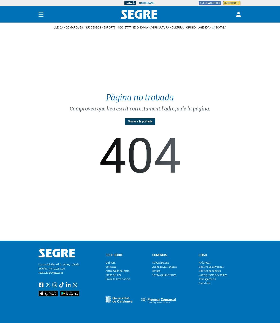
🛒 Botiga (219, 27)
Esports (110, 27)
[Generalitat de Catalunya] (158, 300)
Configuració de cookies (213, 274)
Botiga (156, 270)
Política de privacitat (211, 266)
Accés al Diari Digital (164, 266)
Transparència (207, 279)
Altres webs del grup (117, 270)
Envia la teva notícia (118, 279)
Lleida (58, 27)
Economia (140, 27)
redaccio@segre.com (51, 272)
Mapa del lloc (113, 274)
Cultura (178, 27)
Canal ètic (205, 283)
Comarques (74, 27)
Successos (93, 27)
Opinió (191, 27)
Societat (124, 27)
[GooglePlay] (70, 293)
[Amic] (119, 299)
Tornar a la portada (140, 121)
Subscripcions (160, 262)
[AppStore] (48, 293)
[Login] (237, 14)
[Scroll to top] (270, 313)
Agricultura (159, 27)
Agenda (203, 27)
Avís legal (204, 262)
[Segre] (139, 14)
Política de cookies (210, 270)
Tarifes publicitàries (164, 274)
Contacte (111, 266)
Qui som (111, 262)
